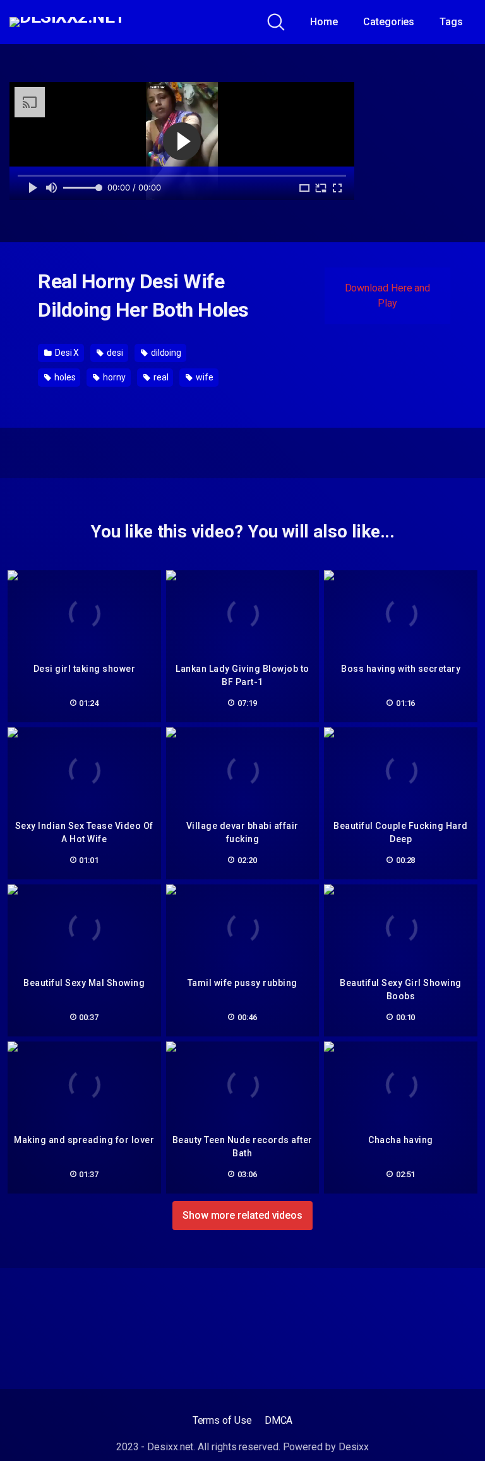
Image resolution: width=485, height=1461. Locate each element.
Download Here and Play (388, 295)
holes (64, 377)
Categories (388, 22)
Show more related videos (242, 1215)
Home (324, 22)
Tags (451, 22)
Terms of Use (222, 1420)
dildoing (165, 353)
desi (114, 353)
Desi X (66, 353)
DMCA (279, 1420)
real (160, 377)
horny (113, 377)
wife (203, 377)
